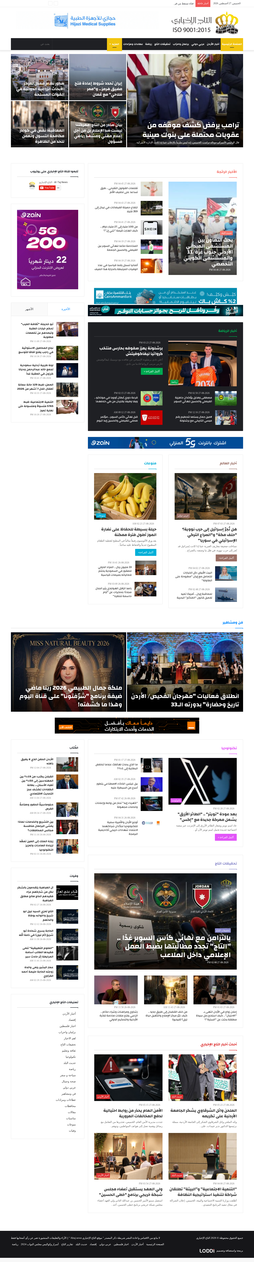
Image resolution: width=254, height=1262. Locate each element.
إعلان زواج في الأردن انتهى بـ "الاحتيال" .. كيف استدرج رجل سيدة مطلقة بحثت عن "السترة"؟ (216, 1015)
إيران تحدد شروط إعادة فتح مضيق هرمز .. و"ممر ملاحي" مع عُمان (98, 89)
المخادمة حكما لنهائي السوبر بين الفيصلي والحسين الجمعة (118, 248)
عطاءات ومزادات (133, 44)
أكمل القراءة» (226, 557)
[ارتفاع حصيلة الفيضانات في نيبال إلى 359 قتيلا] (152, 208)
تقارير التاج (67, 1244)
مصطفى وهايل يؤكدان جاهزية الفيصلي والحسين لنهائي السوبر (193, 399)
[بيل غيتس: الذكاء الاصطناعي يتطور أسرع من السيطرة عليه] (152, 784)
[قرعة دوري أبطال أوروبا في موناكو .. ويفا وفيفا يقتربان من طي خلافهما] (152, 398)
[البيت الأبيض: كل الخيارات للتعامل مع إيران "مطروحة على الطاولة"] (226, 573)
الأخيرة (66, 309)
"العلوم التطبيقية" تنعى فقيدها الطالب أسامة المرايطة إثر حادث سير (37, 952)
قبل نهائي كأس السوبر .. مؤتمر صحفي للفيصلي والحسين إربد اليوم (117, 418)
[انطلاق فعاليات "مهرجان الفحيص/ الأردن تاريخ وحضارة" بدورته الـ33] (185, 672)
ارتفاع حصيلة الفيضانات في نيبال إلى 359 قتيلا (116, 209)
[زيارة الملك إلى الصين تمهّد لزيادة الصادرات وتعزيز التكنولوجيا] (67, 846)
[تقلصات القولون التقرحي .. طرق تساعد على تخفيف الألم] (152, 189)
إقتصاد (72, 1019)
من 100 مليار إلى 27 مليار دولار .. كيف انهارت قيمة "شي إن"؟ (119, 228)
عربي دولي (197, 44)
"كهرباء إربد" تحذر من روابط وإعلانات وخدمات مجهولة (116, 805)
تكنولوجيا (71, 1056)
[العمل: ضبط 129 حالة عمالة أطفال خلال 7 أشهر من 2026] (67, 390)
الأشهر (29, 309)
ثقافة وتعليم (69, 1050)
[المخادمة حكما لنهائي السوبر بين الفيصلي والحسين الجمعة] (152, 246)
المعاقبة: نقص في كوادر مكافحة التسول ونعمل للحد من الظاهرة (42, 136)
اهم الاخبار (70, 1038)
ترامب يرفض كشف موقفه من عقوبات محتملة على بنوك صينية (190, 130)
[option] (127, 100)
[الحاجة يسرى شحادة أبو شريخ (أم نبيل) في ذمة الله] (67, 936)
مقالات (72, 1112)
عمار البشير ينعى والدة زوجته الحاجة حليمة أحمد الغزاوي (37, 972)
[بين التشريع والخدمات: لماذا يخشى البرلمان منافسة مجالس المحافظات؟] (67, 827)
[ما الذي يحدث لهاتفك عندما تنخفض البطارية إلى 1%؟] (152, 765)
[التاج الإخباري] (206, 23)
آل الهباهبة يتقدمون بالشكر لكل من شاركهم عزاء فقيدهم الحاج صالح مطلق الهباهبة (35, 894)
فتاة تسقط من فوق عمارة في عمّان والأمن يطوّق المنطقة (162, 3)
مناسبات (71, 1118)
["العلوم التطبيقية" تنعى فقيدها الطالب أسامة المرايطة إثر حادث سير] (67, 953)
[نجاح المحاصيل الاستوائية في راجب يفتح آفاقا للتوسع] (67, 353)
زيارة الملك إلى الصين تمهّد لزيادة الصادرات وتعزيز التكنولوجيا (36, 845)
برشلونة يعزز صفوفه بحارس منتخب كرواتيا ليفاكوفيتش (131, 350)
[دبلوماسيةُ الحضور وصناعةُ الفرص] (67, 809)
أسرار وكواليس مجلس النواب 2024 (40, 1244)
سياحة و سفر (68, 1075)
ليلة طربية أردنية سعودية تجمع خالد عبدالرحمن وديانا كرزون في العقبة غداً (36, 369)
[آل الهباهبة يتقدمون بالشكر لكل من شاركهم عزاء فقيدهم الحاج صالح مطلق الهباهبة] (67, 892)
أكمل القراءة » (152, 371)
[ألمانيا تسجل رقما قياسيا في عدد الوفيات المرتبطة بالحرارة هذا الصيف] (152, 266)
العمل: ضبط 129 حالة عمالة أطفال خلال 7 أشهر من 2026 (35, 387)
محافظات (70, 1106)
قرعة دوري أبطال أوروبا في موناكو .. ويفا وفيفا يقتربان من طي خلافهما (116, 399)
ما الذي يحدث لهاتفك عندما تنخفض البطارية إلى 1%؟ (116, 766)
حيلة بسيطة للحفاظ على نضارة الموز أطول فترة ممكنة (128, 531)
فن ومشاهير (69, 1093)
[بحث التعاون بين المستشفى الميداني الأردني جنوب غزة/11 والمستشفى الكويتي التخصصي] (202, 228)
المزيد (115, 44)
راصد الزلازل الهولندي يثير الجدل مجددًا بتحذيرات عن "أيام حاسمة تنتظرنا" (113, 592)
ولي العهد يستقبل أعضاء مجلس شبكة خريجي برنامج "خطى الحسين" (131, 1191)
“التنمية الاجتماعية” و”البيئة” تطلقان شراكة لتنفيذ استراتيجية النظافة (203, 1191)
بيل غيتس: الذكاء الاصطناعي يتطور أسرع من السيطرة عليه (117, 785)
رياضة (148, 44)
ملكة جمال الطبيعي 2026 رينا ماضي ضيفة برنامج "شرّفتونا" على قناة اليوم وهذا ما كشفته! (70, 696)
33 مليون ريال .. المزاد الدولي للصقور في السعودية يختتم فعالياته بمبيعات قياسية (115, 571)
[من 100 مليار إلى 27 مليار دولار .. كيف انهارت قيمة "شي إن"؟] (152, 227)
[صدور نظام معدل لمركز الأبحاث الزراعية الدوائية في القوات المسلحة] (39, 77)
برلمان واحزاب (181, 44)
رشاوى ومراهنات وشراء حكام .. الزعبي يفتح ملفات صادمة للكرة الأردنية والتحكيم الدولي (119, 1015)
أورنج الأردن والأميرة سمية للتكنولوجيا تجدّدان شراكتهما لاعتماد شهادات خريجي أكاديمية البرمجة (118, 828)
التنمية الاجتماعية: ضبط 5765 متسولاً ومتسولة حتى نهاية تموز (35, 406)
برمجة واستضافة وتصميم (229, 1250)
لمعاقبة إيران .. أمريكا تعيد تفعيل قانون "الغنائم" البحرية (194, 596)
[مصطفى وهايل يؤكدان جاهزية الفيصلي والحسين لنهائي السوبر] (226, 398)
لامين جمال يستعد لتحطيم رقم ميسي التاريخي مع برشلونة (194, 418)
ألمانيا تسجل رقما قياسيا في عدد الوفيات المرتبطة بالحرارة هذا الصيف (116, 267)
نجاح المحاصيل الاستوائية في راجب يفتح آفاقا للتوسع (35, 350)
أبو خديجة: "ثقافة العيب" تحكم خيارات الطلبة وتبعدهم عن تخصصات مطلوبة (37, 331)
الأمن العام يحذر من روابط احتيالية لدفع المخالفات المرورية (133, 1113)
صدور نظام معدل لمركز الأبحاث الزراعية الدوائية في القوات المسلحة (40, 89)
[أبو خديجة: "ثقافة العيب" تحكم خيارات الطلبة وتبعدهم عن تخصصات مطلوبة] (67, 329)
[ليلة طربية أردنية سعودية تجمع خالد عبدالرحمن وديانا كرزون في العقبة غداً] (67, 370)
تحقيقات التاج (162, 44)
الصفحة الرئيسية (232, 44)
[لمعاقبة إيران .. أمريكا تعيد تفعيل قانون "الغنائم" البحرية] (226, 594)
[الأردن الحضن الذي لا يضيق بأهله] (67, 764)
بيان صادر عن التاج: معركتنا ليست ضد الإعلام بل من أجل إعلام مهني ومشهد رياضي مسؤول (98, 133)
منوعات (71, 1124)
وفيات (72, 1130)
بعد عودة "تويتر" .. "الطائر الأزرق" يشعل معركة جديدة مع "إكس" (207, 816)
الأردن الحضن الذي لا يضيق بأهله (37, 761)
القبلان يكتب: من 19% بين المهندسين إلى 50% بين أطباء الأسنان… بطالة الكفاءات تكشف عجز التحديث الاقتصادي (36, 785)
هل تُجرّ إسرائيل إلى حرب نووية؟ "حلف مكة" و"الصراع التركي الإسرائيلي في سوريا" (209, 534)
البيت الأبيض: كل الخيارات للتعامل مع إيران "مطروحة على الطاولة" (193, 576)
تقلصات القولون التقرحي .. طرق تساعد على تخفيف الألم (119, 190)
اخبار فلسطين (68, 1026)
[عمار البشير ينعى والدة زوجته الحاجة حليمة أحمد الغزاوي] (67, 972)
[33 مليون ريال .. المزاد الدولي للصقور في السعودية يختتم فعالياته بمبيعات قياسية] (145, 568)
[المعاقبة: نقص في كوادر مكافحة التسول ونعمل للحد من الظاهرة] (39, 124)
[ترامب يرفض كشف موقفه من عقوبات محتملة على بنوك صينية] (185, 100)
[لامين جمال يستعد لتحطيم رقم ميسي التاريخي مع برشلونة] (226, 417)
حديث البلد (70, 1062)
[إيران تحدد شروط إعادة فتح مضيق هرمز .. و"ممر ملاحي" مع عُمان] (97, 77)
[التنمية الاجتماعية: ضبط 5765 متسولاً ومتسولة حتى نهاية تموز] (67, 407)
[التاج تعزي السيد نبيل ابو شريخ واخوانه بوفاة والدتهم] (67, 916)
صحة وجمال (69, 1081)
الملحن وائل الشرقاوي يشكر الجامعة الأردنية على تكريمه (203, 1113)
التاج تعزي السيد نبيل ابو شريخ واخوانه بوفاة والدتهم (38, 916)
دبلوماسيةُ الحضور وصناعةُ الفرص (36, 807)
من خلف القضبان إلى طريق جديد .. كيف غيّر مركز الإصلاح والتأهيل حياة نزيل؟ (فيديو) (166, 1015)
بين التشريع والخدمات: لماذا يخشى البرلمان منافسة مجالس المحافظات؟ (35, 826)
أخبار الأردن (213, 44)
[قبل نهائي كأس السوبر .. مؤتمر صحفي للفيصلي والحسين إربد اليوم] (152, 417)
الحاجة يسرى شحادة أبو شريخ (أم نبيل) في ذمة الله (36, 933)
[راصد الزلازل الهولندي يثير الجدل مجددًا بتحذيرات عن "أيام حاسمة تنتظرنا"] (145, 589)
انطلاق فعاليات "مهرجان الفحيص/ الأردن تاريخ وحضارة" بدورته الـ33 (185, 700)
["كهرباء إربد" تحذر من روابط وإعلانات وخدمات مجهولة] (152, 803)
